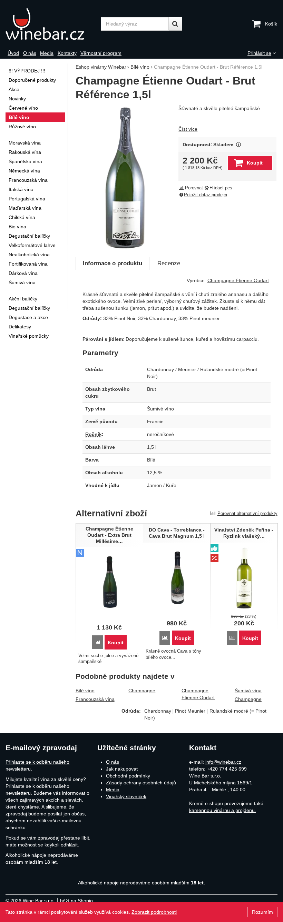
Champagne (141, 690)
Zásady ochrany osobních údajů (141, 782)
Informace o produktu (112, 263)
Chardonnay (157, 711)
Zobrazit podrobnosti (154, 912)
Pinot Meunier (190, 711)
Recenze (168, 263)
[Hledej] (175, 24)
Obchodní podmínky (128, 776)
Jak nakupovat (122, 769)
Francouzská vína (95, 699)
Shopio (85, 900)
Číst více (187, 129)
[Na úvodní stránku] (51, 24)
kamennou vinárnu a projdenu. (222, 810)
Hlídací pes (220, 188)
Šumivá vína (248, 690)
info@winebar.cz (223, 762)
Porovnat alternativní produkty (247, 513)
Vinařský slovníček (126, 796)
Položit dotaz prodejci (205, 194)
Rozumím (262, 912)
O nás (112, 762)
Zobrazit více (238, 144)
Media (112, 789)
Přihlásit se (259, 53)
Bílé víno (85, 690)
